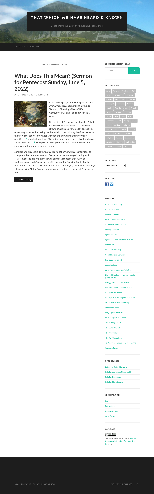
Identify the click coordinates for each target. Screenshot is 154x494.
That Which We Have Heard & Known (77, 17)
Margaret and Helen (113, 292)
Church (109, 99)
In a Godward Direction (115, 260)
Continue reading (24, 179)
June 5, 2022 (20, 95)
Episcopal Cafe (111, 234)
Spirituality (130, 142)
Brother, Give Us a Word (115, 219)
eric (31, 95)
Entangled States (112, 229)
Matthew (117, 125)
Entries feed (110, 406)
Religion (109, 138)
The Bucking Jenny (113, 322)
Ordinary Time (111, 129)
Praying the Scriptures (114, 312)
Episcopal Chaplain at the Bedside (119, 240)
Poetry (123, 129)
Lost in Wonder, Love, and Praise (118, 287)
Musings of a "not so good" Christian (120, 297)
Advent (116, 91)
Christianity (118, 95)
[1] (26, 138)
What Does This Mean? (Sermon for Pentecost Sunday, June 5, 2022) (53, 82)
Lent (119, 121)
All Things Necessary (113, 204)
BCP (133, 91)
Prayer (109, 133)
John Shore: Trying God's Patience (119, 270)
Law (129, 116)
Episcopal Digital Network (116, 367)
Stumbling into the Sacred (115, 317)
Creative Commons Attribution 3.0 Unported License (120, 441)
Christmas (129, 95)
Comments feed (111, 411)
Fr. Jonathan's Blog (113, 250)
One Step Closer (112, 307)
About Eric (19, 47)
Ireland (128, 112)
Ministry (127, 125)
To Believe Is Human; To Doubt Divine (120, 343)
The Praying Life (111, 333)
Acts (108, 91)
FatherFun (109, 244)
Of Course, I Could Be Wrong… (118, 302)
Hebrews (119, 112)
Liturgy (126, 121)
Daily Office (119, 99)
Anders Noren (126, 484)
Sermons (120, 142)
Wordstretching (111, 348)
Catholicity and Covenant (115, 224)
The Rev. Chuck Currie (114, 338)
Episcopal (110, 104)
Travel (119, 146)
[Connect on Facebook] (107, 185)
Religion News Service (114, 382)
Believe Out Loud (112, 214)
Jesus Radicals (111, 265)
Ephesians (131, 99)
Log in (107, 401)
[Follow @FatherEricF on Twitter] (111, 185)
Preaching (118, 133)
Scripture (109, 142)
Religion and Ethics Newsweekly (118, 372)
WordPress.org (111, 416)
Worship (127, 146)
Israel (116, 116)
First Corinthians (121, 108)
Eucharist (120, 104)
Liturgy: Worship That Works (117, 282)
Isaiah (108, 116)
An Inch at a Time (112, 209)
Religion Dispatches (113, 377)
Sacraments (129, 138)
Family (109, 108)
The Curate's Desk (112, 328)
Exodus (130, 104)
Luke (134, 121)
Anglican (125, 91)
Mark (108, 125)
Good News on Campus (115, 255)
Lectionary (110, 121)
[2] (34, 142)
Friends (133, 108)
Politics (132, 129)
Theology (109, 146)
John (123, 116)
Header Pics (35, 47)
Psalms (128, 133)
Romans (119, 138)
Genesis (109, 112)
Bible (108, 95)
